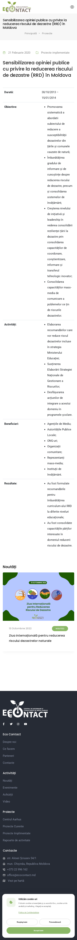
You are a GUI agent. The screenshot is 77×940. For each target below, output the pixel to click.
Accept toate (38, 930)
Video (6, 801)
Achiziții (8, 794)
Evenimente (10, 787)
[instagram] (20, 724)
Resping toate (22, 922)
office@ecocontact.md (21, 875)
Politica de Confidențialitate (29, 912)
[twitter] (13, 724)
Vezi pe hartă (16, 880)
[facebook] (5, 724)
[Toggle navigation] (72, 7)
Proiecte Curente (13, 826)
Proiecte (47, 33)
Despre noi (9, 742)
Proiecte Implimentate (16, 833)
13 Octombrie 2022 (20, 628)
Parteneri (8, 756)
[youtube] (27, 724)
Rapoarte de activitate (16, 840)
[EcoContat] (38, 708)
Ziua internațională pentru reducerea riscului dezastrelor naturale (37, 638)
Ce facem (9, 749)
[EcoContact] (17, 7)
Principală (31, 33)
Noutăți (60, 628)
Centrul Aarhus (12, 819)
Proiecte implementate (55, 52)
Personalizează (55, 922)
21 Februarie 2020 (19, 52)
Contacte (8, 762)
